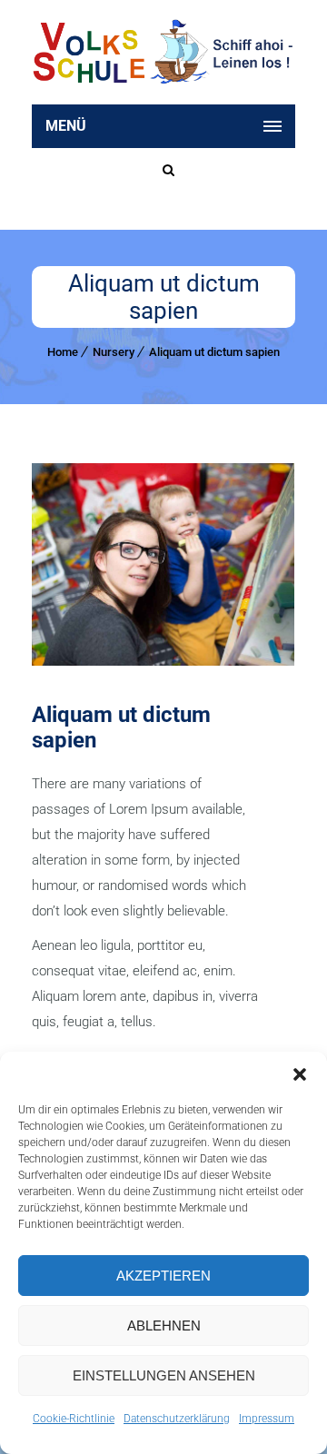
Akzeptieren (163, 1275)
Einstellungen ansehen (164, 1375)
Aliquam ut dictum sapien (214, 352)
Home (62, 352)
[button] (300, 1074)
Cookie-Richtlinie (73, 1418)
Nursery (113, 352)
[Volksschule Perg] (163, 52)
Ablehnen (164, 1325)
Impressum (266, 1418)
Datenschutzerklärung (177, 1418)
